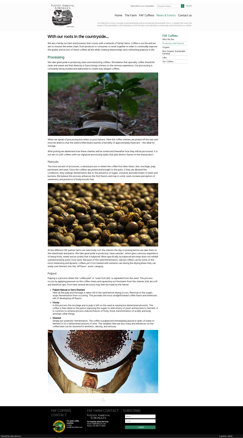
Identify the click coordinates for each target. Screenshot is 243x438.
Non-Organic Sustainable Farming (173, 52)
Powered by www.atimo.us (11, 436)
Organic (166, 47)
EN (187, 6)
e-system (222, 436)
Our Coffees (167, 61)
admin (230, 436)
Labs (164, 57)
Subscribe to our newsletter (142, 6)
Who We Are (168, 39)
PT (191, 6)
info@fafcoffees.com (74, 427)
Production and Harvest (173, 43)
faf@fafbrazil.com (99, 424)
